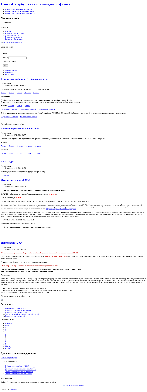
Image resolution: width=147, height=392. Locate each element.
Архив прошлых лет (12, 35)
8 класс (11, 93)
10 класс (27, 93)
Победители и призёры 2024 (15, 308)
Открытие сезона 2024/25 (15, 180)
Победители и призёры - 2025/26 (17, 366)
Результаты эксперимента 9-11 (16, 316)
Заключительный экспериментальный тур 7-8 (22, 314)
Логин (5, 53)
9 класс (19, 93)
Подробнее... (5, 175)
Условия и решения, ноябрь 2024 (20, 128)
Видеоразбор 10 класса (9, 117)
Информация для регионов (15, 33)
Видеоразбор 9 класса (47, 109)
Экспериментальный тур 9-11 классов (19, 372)
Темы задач (7, 161)
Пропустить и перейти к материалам (18, 9)
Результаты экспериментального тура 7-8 (20, 368)
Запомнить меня (9, 62)
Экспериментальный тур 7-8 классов (18, 374)
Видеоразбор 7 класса (9, 109)
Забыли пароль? (11, 70)
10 (6, 345)
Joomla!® (13, 389)
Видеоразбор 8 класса (28, 109)
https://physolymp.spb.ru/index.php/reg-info (61, 209)
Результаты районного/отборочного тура (24, 79)
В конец (8, 348)
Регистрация (9, 74)
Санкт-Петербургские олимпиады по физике (35, 4)
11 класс (36, 93)
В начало (8, 323)
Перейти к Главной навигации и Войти (19, 11)
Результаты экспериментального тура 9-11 (20, 370)
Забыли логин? (10, 72)
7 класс (3, 93)
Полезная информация (13, 37)
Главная (8, 31)
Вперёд (8, 347)
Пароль (5, 57)
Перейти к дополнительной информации (20, 13)
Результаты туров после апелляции (18, 310)
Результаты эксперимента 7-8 (16, 312)
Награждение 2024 (11, 242)
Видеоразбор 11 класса (28, 117)
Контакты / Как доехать (13, 39)
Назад (7, 325)
